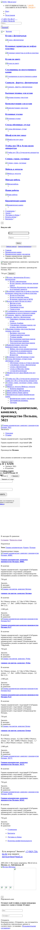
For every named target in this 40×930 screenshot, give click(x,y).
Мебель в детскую (14, 169)
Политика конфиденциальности (20, 841)
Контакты (11, 833)
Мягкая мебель (12, 180)
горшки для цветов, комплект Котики (16, 593)
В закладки (5, 536)
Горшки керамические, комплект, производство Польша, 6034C (14, 799)
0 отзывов (4, 540)
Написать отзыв (16, 540)
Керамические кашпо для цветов (22, 398)
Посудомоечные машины (19, 341)
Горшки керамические (14, 547)
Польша (32, 547)
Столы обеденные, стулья (17, 125)
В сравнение (14, 536)
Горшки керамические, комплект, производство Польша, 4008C (14, 561)
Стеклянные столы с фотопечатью (23, 365)
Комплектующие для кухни (18, 103)
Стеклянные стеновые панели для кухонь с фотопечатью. (23, 326)
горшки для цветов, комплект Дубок (15, 663)
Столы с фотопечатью (18, 367)
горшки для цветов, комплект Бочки (16, 730)
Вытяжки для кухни (17, 333)
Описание (9, 433)
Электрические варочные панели (22, 343)
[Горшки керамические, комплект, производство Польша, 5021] (20, 427)
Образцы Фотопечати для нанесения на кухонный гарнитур (24, 288)
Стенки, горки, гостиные (17, 159)
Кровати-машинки (17, 389)
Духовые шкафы (16, 337)
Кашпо (26, 547)
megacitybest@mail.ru (12, 856)
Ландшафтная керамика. (19, 400)
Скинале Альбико (16, 323)
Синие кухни (15, 309)
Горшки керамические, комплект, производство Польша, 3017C (14, 763)
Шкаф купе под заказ (15, 135)
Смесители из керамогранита (21, 351)
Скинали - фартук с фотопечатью (21, 82)
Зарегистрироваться (24, 246)
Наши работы (12, 190)
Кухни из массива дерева (19, 297)
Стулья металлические (18, 371)
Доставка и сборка (15, 837)
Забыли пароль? (11, 246)
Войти (19, 243)
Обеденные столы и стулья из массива (24, 363)
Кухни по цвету (12, 59)
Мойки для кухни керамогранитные (23, 349)
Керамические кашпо (15, 201)
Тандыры (13, 402)
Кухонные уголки (14, 114)
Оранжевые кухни (17, 307)
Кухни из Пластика (17, 295)
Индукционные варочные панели (22, 339)
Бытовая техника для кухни (19, 93)
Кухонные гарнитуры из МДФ (21, 299)
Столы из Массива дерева (19, 369)
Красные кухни (16, 305)
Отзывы (8, 435)
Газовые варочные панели (20, 335)
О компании (12, 829)
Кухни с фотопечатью (15, 36)
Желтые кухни (15, 303)
